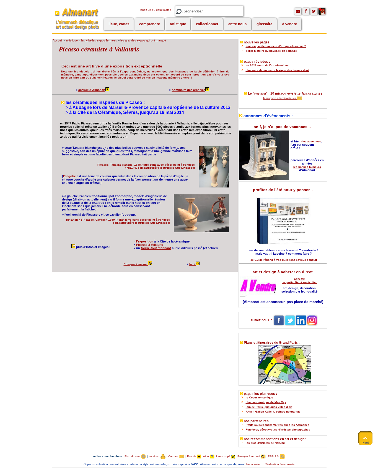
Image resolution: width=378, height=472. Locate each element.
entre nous (237, 24)
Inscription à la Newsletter (280, 98)
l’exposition (144, 241)
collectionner (207, 24)
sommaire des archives (188, 90)
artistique (178, 24)
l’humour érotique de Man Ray (266, 402)
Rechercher (179, 12)
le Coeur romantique (259, 397)
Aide (206, 456)
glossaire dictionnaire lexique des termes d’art (277, 70)
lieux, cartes (118, 24)
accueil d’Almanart (91, 90)
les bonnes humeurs (307, 166)
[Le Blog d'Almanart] (322, 11)
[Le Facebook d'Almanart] (305, 11)
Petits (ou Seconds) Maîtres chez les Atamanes (277, 424)
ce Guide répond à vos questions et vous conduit (283, 259)
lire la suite (253, 464)
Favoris (192, 456)
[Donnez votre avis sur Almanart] (297, 11)
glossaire (264, 24)
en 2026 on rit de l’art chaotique (267, 65)
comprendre (149, 24)
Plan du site (133, 456)
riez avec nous (311, 141)
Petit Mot (260, 93)
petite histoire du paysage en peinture (271, 50)
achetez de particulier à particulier (299, 280)
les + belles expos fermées (99, 40)
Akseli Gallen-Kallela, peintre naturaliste (273, 411)
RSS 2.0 (273, 456)
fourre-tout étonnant (156, 248)
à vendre (289, 24)
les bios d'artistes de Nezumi (265, 442)
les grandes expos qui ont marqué (143, 40)
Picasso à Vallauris (149, 244)
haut (192, 264)
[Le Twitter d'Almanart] (313, 11)
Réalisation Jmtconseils (279, 464)
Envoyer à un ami (136, 264)
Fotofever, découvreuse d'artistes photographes (278, 429)
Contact (173, 456)
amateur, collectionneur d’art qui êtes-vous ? (276, 46)
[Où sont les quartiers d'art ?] (283, 363)
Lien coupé (223, 456)
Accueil (57, 40)
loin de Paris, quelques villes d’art (269, 406)
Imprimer (154, 456)
